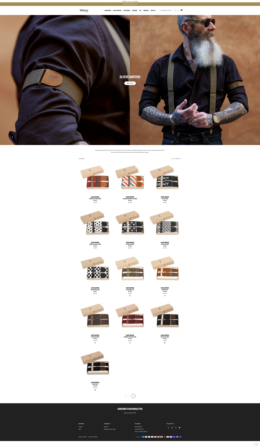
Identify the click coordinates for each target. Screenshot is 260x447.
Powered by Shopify (93, 436)
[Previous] (126, 396)
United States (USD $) (166, 10)
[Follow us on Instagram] (172, 428)
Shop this (130, 83)
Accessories (126, 10)
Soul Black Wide (165, 336)
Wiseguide (146, 10)
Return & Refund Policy (141, 431)
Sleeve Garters (117, 10)
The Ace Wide (165, 198)
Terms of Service (139, 429)
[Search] (175, 10)
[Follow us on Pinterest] (176, 428)
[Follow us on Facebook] (168, 428)
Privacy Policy (138, 426)
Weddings (134, 10)
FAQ (140, 10)
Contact (81, 426)
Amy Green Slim (130, 289)
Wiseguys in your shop (109, 429)
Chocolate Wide (95, 336)
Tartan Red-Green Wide (95, 198)
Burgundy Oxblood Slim (130, 336)
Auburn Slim (165, 289)
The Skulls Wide (130, 244)
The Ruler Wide (165, 244)
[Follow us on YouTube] (179, 428)
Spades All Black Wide (95, 244)
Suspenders (108, 10)
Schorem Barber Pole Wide (130, 198)
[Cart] (180, 10)
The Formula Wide (95, 289)
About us (153, 10)
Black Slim (95, 384)
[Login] (177, 10)
